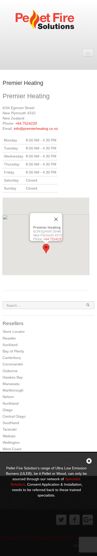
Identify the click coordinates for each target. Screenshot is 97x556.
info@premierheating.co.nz (36, 128)
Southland (11, 423)
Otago (8, 410)
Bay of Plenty (13, 351)
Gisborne (10, 371)
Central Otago (14, 416)
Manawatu (11, 384)
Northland (11, 403)
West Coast (12, 449)
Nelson (8, 397)
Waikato (9, 436)
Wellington (11, 442)
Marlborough (13, 390)
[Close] (56, 219)
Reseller (9, 338)
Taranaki (10, 429)
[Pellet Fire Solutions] (48, 20)
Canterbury (12, 358)
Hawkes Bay (13, 377)
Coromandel (13, 364)
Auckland (10, 345)
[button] (46, 249)
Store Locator (14, 331)
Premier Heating (23, 83)
